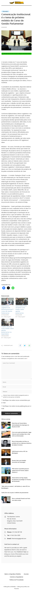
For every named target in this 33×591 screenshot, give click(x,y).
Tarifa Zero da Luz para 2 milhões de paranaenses (14, 492)
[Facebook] (20, 345)
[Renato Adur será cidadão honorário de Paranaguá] (6, 461)
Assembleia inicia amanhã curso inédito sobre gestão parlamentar (21, 309)
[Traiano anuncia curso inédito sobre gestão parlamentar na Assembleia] (7, 322)
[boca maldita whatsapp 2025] (16, 53)
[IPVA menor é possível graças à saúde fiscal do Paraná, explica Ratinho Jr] (6, 470)
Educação (5, 11)
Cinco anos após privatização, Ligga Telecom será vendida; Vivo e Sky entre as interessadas (21, 434)
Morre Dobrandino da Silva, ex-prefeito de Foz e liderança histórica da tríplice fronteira (21, 443)
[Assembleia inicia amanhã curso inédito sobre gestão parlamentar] (22, 301)
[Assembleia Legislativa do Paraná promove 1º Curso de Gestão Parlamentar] (7, 301)
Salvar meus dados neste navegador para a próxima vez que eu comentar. (16, 396)
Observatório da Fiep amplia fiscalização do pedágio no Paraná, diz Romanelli (21, 479)
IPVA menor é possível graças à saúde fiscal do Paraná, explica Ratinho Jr (20, 470)
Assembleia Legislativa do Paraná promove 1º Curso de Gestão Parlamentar (7, 309)
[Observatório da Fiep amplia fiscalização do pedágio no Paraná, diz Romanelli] (6, 479)
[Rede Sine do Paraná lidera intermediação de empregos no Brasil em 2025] (6, 425)
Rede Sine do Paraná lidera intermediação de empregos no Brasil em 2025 (20, 424)
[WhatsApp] (29, 345)
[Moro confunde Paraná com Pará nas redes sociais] (6, 499)
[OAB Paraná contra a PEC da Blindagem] (6, 452)
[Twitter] (25, 345)
